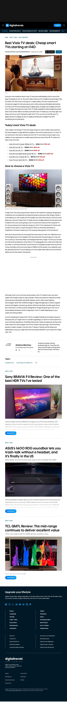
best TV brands (10, 99)
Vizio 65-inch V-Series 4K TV (19, 157)
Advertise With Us (14, 641)
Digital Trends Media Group (15, 690)
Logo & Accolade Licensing (17, 647)
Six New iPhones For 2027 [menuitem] (29, 31)
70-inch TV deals (15, 117)
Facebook (6, 604)
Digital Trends (11, 28)
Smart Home (13, 623)
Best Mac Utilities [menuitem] (43, 31)
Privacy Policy (24, 673)
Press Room (23, 676)
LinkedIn (27, 604)
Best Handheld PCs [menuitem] (55, 31)
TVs (36, 362)
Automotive (13, 628)
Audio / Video (13, 620)
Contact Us (13, 638)
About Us (12, 635)
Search (64, 25)
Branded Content (44, 638)
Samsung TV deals (28, 106)
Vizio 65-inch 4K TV (16, 150)
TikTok (20, 604)
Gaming (12, 617)
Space (42, 617)
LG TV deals (50, 106)
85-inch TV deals (42, 117)
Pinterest (23, 604)
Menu (3, 25)
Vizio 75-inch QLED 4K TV (18, 160)
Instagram (9, 604)
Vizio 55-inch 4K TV (16, 147)
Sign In (57, 25)
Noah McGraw (26, 52)
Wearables (43, 614)
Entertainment (14, 625)
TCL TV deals (9, 109)
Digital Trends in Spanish (46, 644)
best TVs (59, 99)
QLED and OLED (23, 300)
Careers (7, 673)
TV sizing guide (38, 242)
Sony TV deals (40, 106)
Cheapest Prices (9, 362)
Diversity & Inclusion (10, 679)
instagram (16, 350)
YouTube (16, 604)
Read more (10, 433)
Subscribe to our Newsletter (47, 635)
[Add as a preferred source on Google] (50, 51)
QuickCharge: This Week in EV (24, 362)
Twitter (13, 604)
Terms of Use (8, 683)
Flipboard (30, 604)
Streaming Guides (45, 620)
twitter (19, 350)
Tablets (42, 611)
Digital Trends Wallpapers (46, 641)
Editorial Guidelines (15, 644)
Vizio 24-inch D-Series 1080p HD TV (21, 144)
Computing (13, 614)
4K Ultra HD (9, 249)
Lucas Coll (17, 52)
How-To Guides (44, 625)
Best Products (44, 623)
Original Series (44, 628)
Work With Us (8, 676)
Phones (12, 611)
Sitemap (22, 679)
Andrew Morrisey (11, 52)
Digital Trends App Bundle (47, 647)
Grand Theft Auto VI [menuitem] (15, 31)
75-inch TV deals (27, 117)
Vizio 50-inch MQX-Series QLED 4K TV (22, 154)
